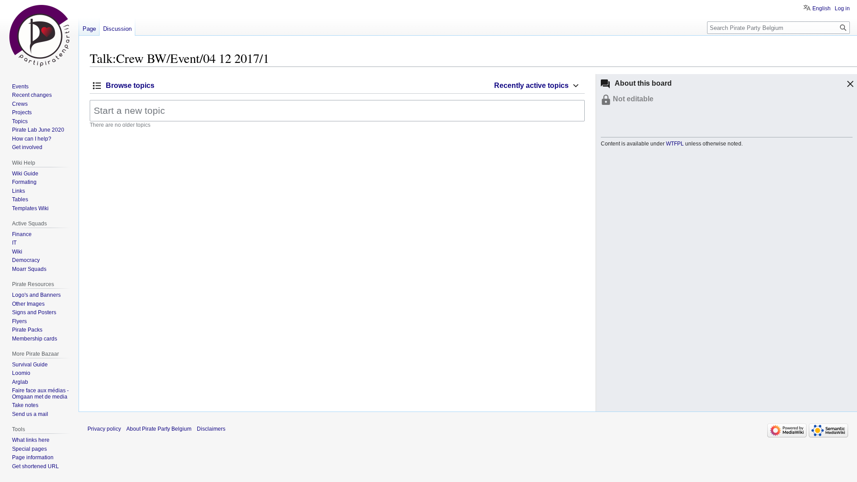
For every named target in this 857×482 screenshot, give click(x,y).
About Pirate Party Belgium (158, 429)
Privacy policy (104, 429)
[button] (849, 85)
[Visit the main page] (39, 35)
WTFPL (675, 144)
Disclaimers (211, 429)
